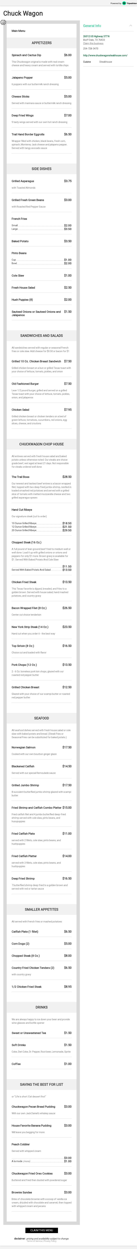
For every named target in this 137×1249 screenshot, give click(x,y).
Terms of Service (34, 1241)
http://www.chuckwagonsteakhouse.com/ (105, 55)
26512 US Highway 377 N (96, 36)
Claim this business (93, 43)
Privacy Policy (50, 1241)
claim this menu (41, 1230)
